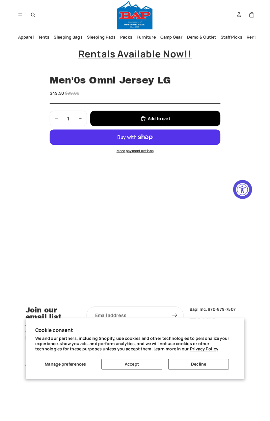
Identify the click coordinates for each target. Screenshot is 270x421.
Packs (126, 37)
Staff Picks (231, 37)
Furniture (146, 37)
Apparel (26, 37)
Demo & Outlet (201, 37)
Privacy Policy (204, 349)
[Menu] (20, 14)
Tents (43, 37)
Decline (198, 364)
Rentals (254, 37)
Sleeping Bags (68, 37)
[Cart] (251, 14)
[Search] (33, 14)
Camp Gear (171, 37)
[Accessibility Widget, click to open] (242, 189)
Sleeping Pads (101, 37)
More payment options (135, 150)
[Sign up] (175, 315)
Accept (132, 364)
